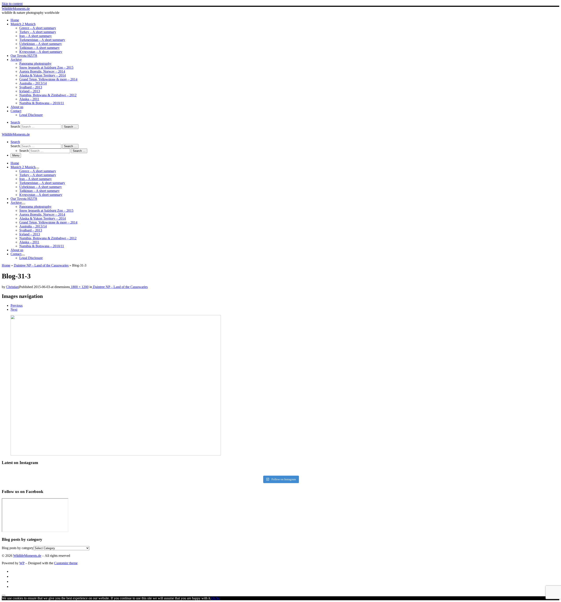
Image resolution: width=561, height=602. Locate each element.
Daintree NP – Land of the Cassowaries (41, 265)
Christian (12, 287)
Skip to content (12, 3)
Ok (213, 598)
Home (6, 265)
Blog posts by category (18, 548)
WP (22, 563)
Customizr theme (66, 563)
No (217, 598)
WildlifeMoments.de (27, 555)
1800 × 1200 (79, 287)
